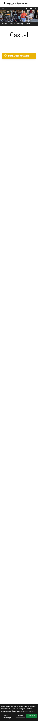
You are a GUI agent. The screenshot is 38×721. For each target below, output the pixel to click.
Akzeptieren (31, 716)
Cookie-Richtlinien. (29, 711)
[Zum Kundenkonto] (27, 9)
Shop (11, 23)
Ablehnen (20, 716)
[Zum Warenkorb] (31, 9)
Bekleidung (19, 23)
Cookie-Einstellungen (7, 717)
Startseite (4, 23)
